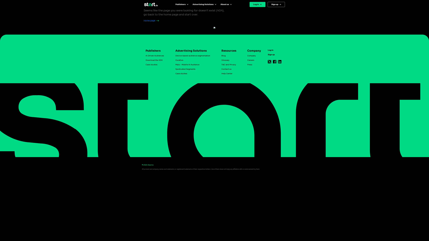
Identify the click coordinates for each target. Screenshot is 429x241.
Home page (149, 20)
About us (225, 4)
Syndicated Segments (185, 69)
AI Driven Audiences (155, 56)
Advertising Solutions (203, 4)
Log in (256, 4)
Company (251, 56)
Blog (223, 56)
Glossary (225, 60)
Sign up (274, 4)
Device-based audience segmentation (192, 56)
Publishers (181, 4)
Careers (250, 60)
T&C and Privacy (228, 64)
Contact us (226, 69)
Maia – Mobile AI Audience (187, 64)
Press (249, 64)
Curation (179, 60)
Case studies (151, 64)
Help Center (226, 73)
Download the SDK (154, 60)
